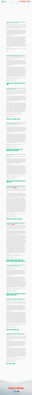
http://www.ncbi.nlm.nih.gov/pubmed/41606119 (13, 216)
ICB (21, 149)
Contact (18, 385)
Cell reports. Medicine (9, 59)
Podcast (29, 2)
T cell (7, 84)
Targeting (13, 363)
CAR (7, 363)
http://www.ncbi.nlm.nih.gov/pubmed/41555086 (13, 327)
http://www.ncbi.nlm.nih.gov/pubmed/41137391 (13, 291)
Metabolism (8, 150)
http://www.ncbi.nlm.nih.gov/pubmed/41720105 (13, 178)
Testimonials (15, 385)
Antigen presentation (9, 149)
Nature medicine (7, 192)
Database (23, 2)
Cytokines (8, 329)
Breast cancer (8, 293)
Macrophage (23, 293)
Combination (14, 149)
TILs (14, 150)
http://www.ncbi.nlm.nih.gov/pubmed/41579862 (13, 361)
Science (7, 126)
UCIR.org (20, 385)
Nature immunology (8, 304)
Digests (12, 2)
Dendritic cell (18, 149)
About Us (12, 385)
